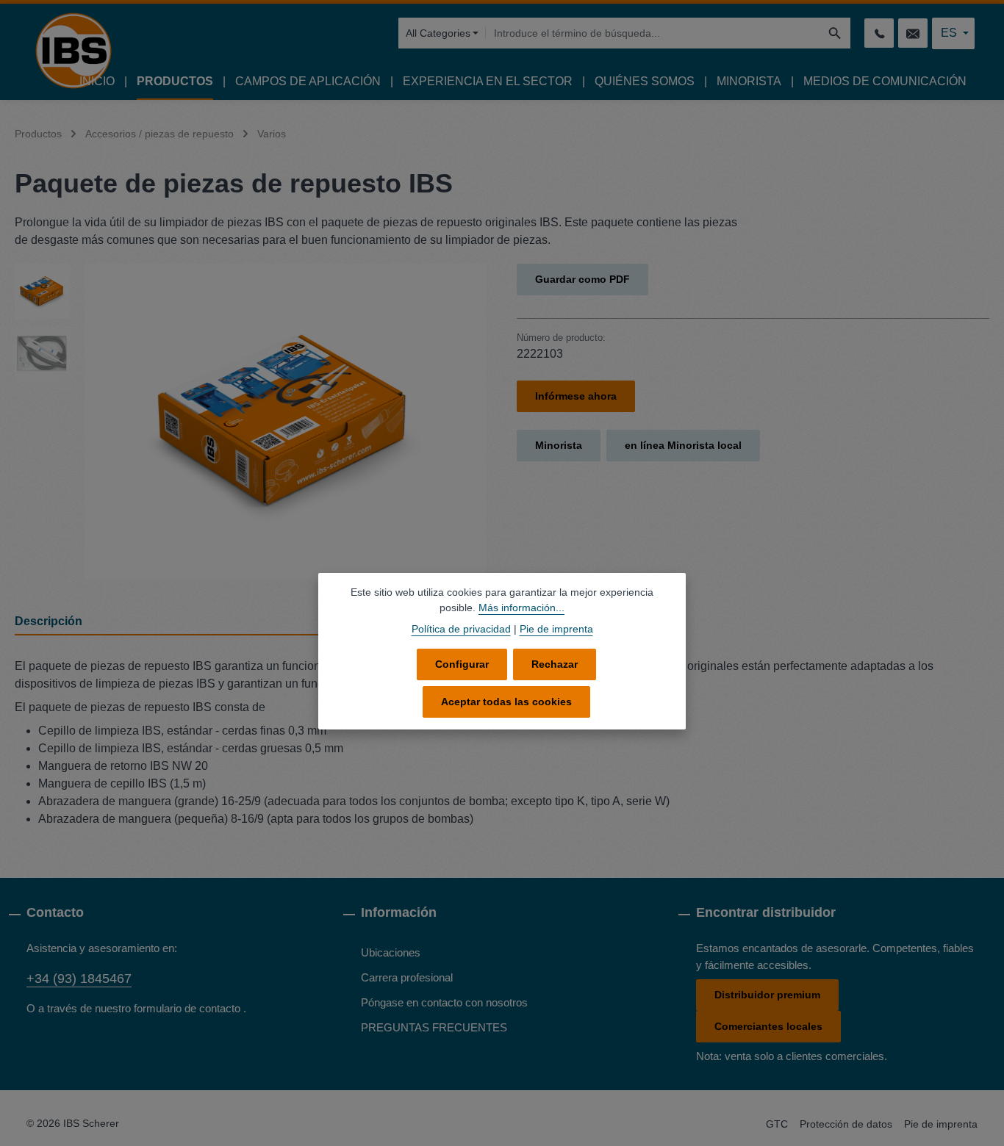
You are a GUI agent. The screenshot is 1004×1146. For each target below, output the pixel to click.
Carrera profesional (407, 977)
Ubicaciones (390, 952)
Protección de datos (846, 1124)
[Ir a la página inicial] (73, 51)
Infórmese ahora (576, 396)
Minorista (558, 445)
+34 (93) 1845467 (79, 978)
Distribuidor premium (767, 995)
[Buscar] (835, 33)
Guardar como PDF (582, 279)
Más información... (521, 607)
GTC (777, 1124)
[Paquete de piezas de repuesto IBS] (285, 422)
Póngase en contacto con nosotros (444, 1002)
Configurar (462, 664)
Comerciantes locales (768, 1026)
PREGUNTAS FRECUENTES (434, 1027)
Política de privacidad (461, 629)
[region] (251, 422)
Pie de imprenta (941, 1124)
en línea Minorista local (683, 445)
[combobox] (652, 33)
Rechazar (554, 664)
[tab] (176, 622)
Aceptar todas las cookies (506, 701)
